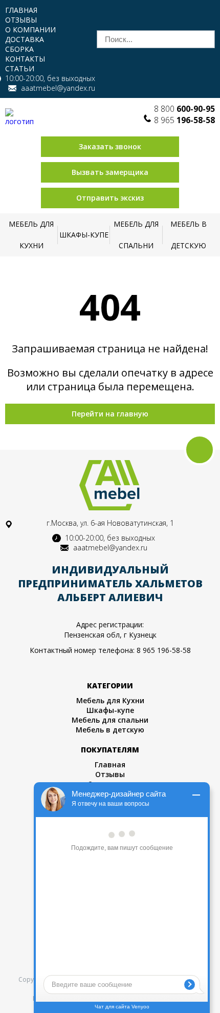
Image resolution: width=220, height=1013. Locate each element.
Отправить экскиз (110, 198)
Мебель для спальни (136, 234)
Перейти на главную (110, 414)
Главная (21, 10)
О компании (30, 29)
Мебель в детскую (188, 234)
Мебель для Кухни (31, 234)
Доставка (24, 39)
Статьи (19, 68)
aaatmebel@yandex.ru (58, 88)
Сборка (19, 49)
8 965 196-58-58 (164, 650)
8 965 (184, 120)
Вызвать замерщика (110, 172)
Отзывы (21, 20)
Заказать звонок (110, 146)
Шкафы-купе (83, 235)
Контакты (25, 59)
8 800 (184, 108)
